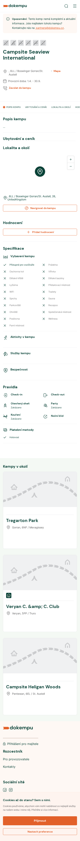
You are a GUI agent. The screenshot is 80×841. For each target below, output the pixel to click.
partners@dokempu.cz (49, 27)
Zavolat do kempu (20, 88)
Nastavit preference (40, 831)
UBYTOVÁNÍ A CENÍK (36, 107)
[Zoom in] (70, 159)
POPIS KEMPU (13, 107)
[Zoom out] (70, 166)
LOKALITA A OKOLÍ (61, 107)
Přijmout (40, 821)
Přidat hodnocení (43, 232)
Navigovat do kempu (43, 208)
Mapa (57, 71)
